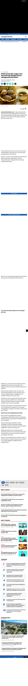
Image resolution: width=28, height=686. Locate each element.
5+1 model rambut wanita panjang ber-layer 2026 (16, 585)
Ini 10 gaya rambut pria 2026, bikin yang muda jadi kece (16, 600)
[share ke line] (13, 84)
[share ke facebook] (2, 84)
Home (2, 39)
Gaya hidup (6, 72)
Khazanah (19, 39)
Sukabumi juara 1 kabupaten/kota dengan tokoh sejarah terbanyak (15, 576)
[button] (21, 109)
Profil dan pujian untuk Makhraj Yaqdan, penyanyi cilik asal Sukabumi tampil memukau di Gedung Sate (15, 605)
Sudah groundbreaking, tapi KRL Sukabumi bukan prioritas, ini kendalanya (14, 595)
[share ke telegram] (10, 84)
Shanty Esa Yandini (5, 80)
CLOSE (25, 657)
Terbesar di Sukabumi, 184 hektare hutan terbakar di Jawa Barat (9, 546)
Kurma (6, 485)
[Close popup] (27, 331)
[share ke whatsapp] (7, 84)
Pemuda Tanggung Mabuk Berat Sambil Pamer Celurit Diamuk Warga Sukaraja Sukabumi (16, 565)
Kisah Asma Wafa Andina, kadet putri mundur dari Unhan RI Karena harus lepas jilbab (15, 571)
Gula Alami (21, 482)
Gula (17, 482)
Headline (7, 39)
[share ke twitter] (5, 84)
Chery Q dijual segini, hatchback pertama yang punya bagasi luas (8, 525)
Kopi (3, 485)
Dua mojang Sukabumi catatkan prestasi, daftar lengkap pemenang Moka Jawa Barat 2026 (9, 539)
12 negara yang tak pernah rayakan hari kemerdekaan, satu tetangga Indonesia (16, 611)
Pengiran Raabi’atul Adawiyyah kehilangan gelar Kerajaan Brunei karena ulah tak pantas (14, 649)
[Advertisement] (14, 17)
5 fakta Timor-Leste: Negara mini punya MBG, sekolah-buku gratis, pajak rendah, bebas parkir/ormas (13, 637)
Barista (7, 482)
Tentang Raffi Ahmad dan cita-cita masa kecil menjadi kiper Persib (9, 553)
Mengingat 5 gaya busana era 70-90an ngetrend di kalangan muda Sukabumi (16, 589)
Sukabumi (13, 39)
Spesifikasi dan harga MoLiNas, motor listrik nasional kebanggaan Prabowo (15, 580)
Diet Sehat (12, 482)
